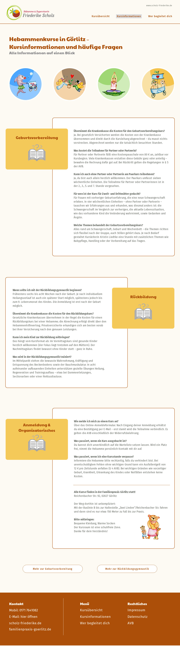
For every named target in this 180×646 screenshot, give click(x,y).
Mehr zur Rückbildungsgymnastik (127, 568)
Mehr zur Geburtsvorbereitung (53, 568)
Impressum (136, 610)
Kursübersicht (101, 16)
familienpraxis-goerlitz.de (30, 629)
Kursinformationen (95, 617)
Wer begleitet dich (160, 16)
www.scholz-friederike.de (159, 5)
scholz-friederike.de (25, 623)
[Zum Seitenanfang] (166, 590)
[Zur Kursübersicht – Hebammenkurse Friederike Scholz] (31, 13)
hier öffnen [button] (29, 617)
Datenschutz (138, 617)
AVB (131, 623)
